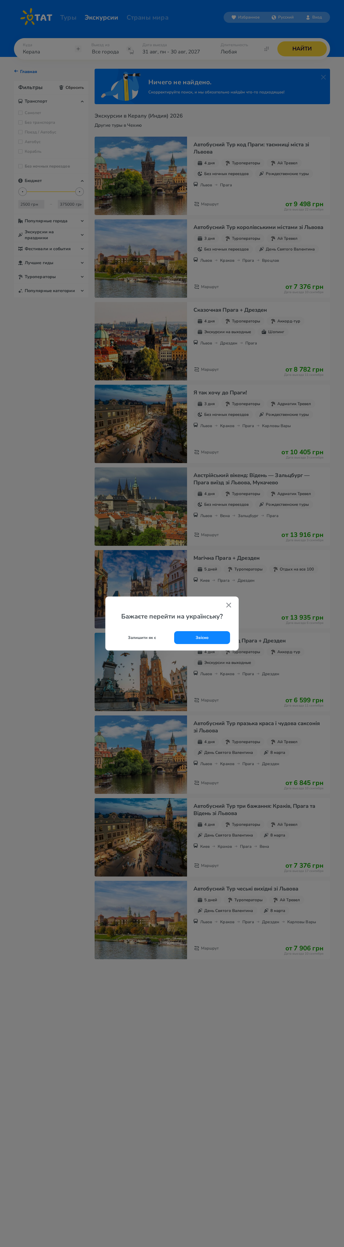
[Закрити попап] (228, 606)
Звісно (202, 637)
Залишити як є (142, 637)
